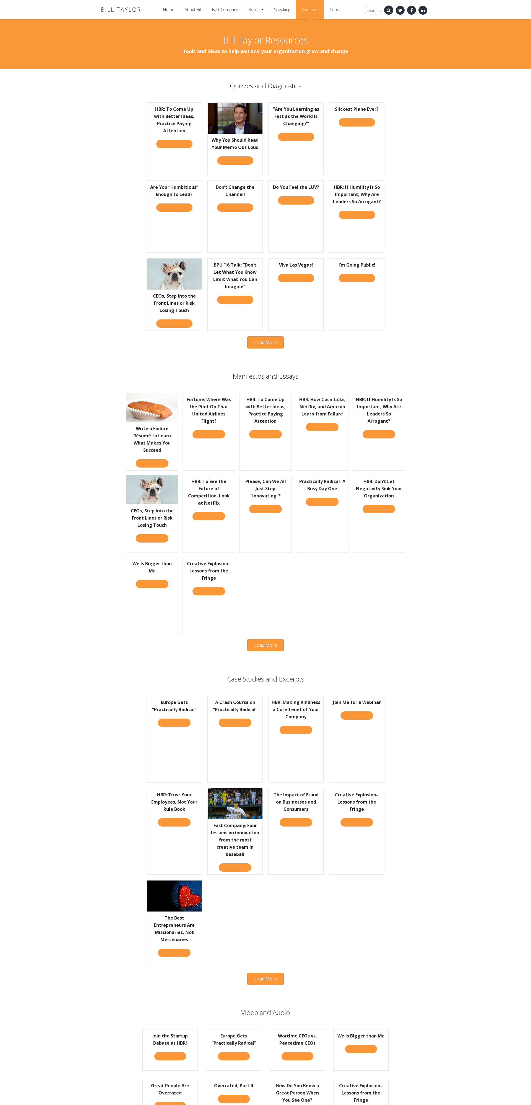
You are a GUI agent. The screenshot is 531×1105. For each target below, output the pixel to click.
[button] (265, 342)
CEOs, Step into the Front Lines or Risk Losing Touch (174, 303)
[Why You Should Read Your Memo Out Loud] (235, 117)
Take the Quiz (176, 143)
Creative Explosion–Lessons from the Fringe (209, 571)
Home (168, 9)
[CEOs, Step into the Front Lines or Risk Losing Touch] (174, 273)
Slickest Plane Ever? (357, 109)
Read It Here (154, 463)
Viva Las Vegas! (296, 265)
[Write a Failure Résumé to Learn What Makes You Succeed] (152, 407)
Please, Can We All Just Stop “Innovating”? (265, 488)
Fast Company (225, 9)
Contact (337, 9)
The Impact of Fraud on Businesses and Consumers (296, 802)
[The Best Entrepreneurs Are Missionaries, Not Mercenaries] (174, 895)
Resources (310, 9)
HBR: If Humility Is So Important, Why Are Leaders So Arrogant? (357, 194)
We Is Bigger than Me (361, 1036)
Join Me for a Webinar (357, 702)
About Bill (193, 9)
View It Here (172, 1056)
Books (254, 9)
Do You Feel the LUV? (296, 187)
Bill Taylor (121, 9)
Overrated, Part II (233, 1086)
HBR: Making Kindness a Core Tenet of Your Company (296, 709)
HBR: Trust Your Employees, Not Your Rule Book (174, 802)
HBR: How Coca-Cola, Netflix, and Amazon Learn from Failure (322, 406)
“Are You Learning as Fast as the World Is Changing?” (296, 116)
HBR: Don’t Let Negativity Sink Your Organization (379, 488)
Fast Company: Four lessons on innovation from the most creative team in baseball (235, 839)
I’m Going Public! (357, 265)
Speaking (282, 9)
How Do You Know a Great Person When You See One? (297, 1093)
